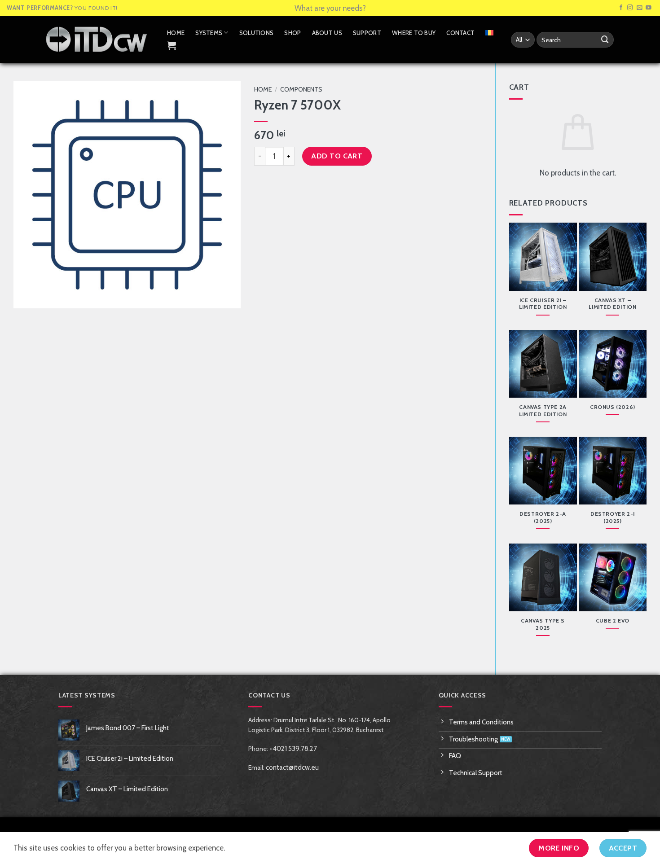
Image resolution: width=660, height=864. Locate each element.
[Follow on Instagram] (630, 8)
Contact (460, 32)
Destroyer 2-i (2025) (612, 517)
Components (301, 89)
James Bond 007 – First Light (127, 728)
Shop (292, 32)
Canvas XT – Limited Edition (612, 304)
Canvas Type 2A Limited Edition (543, 410)
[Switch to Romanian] (489, 32)
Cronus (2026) (612, 406)
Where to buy (414, 32)
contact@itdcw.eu (292, 767)
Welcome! (330, 8)
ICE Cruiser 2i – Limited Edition (543, 304)
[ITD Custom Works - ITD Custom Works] (96, 39)
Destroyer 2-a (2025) (542, 517)
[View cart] (171, 45)
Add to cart (336, 155)
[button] (26, 297)
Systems (208, 32)
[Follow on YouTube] (648, 8)
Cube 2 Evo (612, 620)
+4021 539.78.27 (293, 749)
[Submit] (605, 40)
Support (367, 32)
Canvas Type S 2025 (543, 624)
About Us (327, 32)
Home (176, 32)
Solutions (256, 32)
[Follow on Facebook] (621, 8)
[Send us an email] (639, 8)
